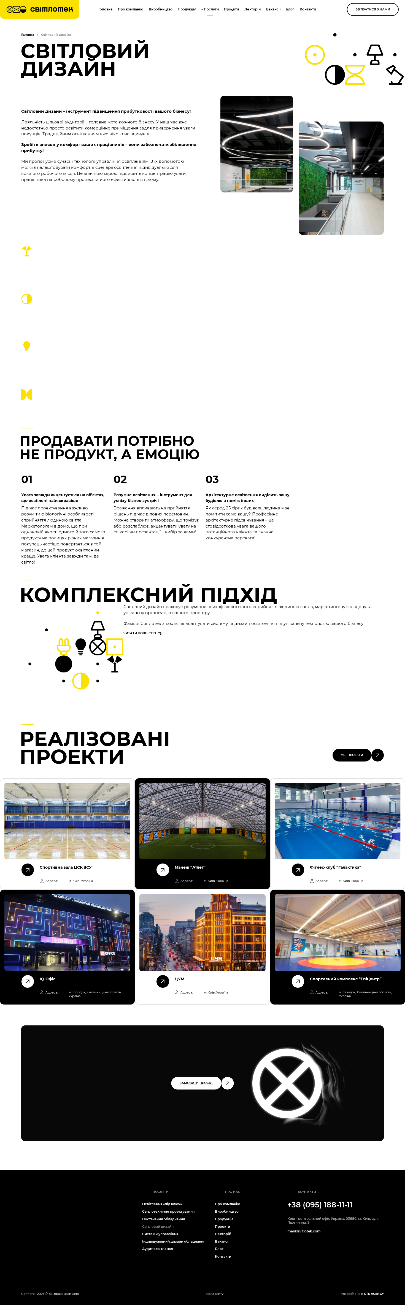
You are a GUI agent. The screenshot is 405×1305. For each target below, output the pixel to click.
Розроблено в (362, 1294)
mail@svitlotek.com (304, 1231)
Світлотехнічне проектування (168, 1211)
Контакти (308, 9)
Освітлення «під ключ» (162, 1204)
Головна (105, 9)
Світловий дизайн (158, 1226)
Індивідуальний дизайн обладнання (173, 1241)
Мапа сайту (214, 1294)
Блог (290, 9)
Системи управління (160, 1234)
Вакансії (273, 9)
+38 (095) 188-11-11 (319, 1205)
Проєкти (231, 9)
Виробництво (160, 9)
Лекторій (252, 9)
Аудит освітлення (157, 1249)
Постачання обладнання (163, 1219)
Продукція (187, 9)
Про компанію (130, 9)
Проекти (222, 1226)
